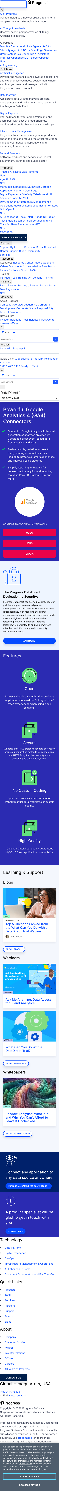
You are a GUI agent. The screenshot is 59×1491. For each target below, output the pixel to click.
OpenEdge (31, 190)
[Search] (2, 327)
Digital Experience (10, 113)
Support (6, 243)
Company (6, 296)
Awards (9, 1347)
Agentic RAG (24, 46)
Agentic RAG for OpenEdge (27, 50)
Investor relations (15, 1353)
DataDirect (33, 186)
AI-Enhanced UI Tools (13, 216)
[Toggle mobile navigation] (2, 387)
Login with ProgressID (13, 348)
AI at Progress (8, 13)
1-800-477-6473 (10, 366)
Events (4, 270)
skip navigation (13, 4)
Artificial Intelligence (12, 73)
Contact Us (14, 1231)
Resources (7, 258)
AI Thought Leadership (13, 28)
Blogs (51, 266)
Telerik (37, 194)
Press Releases (31, 319)
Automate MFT (20, 226)
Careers (4, 323)
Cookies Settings (29, 1485)
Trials (8, 1295)
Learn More (28, 641)
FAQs (33, 270)
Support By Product (11, 247)
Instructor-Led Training (13, 277)
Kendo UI (47, 194)
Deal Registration (10, 291)
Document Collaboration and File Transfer (29, 1274)
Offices (14, 323)
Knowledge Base (38, 266)
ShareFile (5, 198)
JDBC (29, 543)
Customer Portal (33, 247)
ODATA (29, 553)
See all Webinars (15, 1063)
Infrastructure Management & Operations (29, 1263)
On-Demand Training (40, 277)
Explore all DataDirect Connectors (27, 1186)
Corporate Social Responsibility (34, 308)
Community (33, 251)
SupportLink (21, 358)
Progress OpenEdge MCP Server (19, 57)
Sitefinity (27, 194)
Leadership (30, 304)
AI (2, 9)
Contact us (13, 1377)
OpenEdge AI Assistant (35, 53)
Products (6, 167)
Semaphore (20, 186)
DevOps (4, 201)
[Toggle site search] (2, 370)
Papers (38, 262)
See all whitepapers (17, 1134)
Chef (13, 201)
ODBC (29, 532)
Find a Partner (8, 285)
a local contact (17, 1395)
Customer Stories (19, 270)
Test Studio (7, 220)
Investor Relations (10, 319)
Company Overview (11, 304)
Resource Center (23, 262)
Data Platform (8, 46)
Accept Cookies (29, 1476)
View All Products (13, 237)
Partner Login (47, 285)
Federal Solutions (10, 153)
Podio (15, 198)
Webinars (48, 262)
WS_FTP (14, 231)
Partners (6, 281)
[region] (29, 1467)
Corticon (46, 186)
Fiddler (50, 216)
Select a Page (11, 398)
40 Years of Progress (17, 1369)
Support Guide (17, 251)
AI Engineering (8, 65)
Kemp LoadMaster (36, 205)
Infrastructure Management (16, 131)
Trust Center (47, 319)
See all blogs (13, 949)
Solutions (6, 69)
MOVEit (23, 198)
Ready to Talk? (29, 366)
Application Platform (12, 190)
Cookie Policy (25, 1463)
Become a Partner (28, 285)
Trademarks (25, 1437)
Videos (4, 266)
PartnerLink (36, 358)
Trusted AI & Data (10, 171)
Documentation (18, 266)
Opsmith (24, 59)
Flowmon (19, 205)
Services (5, 254)
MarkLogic (6, 186)
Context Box (13, 53)
